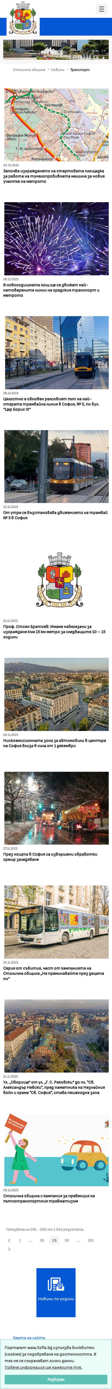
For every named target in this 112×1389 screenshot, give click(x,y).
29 (56, 1241)
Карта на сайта (29, 1337)
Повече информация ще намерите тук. (43, 1367)
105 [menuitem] (92, 1241)
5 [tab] (90, 52)
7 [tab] (100, 52)
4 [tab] (84, 52)
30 (68, 1241)
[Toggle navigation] (102, 9)
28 (43, 1241)
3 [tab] (79, 52)
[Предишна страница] (9, 1240)
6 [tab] (95, 52)
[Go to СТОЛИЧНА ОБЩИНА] (23, 18)
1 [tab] (68, 52)
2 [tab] (73, 52)
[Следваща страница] (9, 1249)
